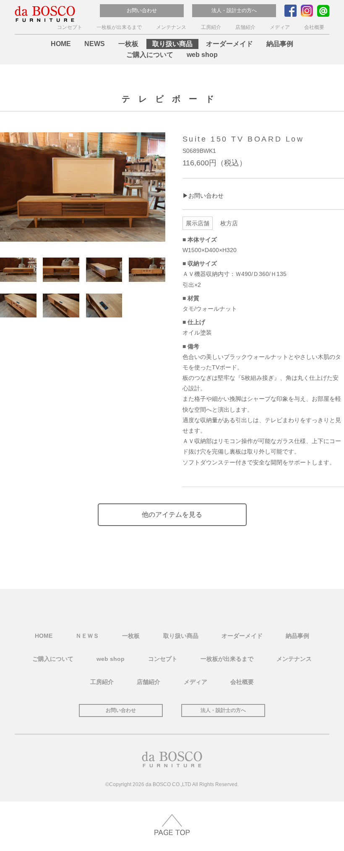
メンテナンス (171, 27)
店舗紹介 (245, 27)
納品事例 (279, 43)
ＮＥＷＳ (87, 635)
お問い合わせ (142, 10)
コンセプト (69, 27)
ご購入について (149, 54)
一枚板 (128, 43)
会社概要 (314, 27)
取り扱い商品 (172, 43)
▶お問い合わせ (203, 195)
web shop (202, 54)
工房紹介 (211, 27)
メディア (280, 27)
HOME (61, 43)
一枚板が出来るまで (119, 27)
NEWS (94, 43)
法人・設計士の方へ (234, 10)
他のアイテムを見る (172, 514)
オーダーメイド (229, 43)
